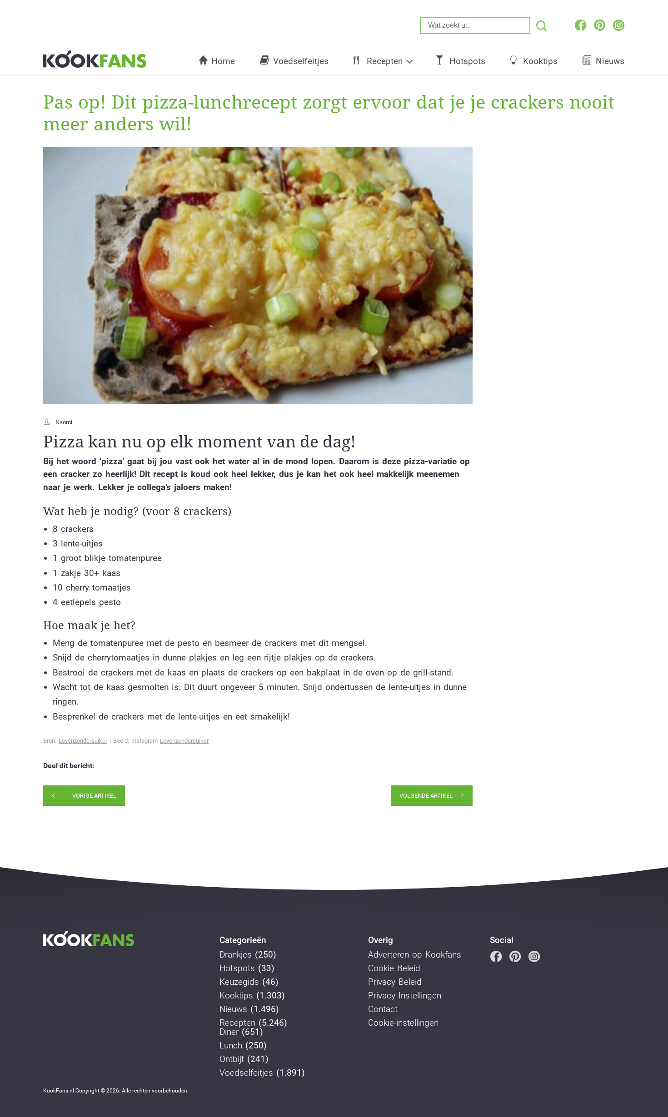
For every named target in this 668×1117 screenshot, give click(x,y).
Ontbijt (231, 1059)
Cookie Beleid (394, 968)
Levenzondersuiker (83, 740)
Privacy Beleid (395, 982)
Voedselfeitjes (301, 61)
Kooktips (540, 61)
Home (223, 61)
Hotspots (467, 61)
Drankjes (235, 954)
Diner (229, 1032)
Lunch (230, 1045)
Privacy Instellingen (404, 995)
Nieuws (610, 61)
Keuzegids (239, 982)
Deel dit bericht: (69, 765)
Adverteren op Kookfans (414, 954)
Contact (383, 1009)
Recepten (385, 61)
